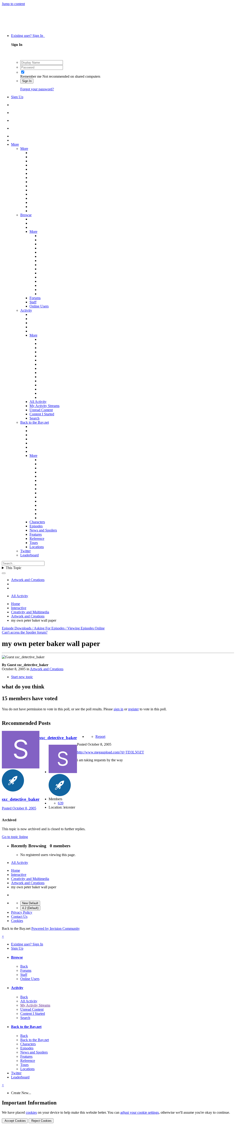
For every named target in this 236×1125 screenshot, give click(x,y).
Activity (26, 310)
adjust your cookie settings (139, 1112)
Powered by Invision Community (55, 928)
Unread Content (41, 410)
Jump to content (13, 4)
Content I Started (42, 414)
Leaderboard (29, 555)
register (133, 709)
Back (24, 966)
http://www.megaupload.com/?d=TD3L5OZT (110, 752)
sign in (118, 709)
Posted (19, 808)
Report (100, 736)
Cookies (17, 921)
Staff (33, 302)
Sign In (27, 81)
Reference (37, 538)
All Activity (38, 402)
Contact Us (19, 916)
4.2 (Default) (30, 908)
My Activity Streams (44, 406)
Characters (37, 522)
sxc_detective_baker (20, 799)
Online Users (39, 306)
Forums (35, 298)
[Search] (4, 573)
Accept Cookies (15, 1120)
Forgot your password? (37, 89)
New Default (30, 903)
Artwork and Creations (46, 669)
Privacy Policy (21, 912)
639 (60, 803)
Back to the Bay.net (34, 422)
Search (34, 418)
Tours (34, 543)
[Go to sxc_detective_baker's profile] (20, 767)
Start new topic (22, 677)
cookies (31, 1112)
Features (36, 534)
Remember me (30, 76)
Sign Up (17, 97)
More (15, 144)
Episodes (36, 526)
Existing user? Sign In (28, 36)
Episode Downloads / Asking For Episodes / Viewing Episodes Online (53, 628)
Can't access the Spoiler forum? (24, 632)
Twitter (25, 551)
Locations (37, 547)
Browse (26, 215)
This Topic (13, 568)
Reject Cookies (41, 1120)
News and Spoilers (43, 530)
